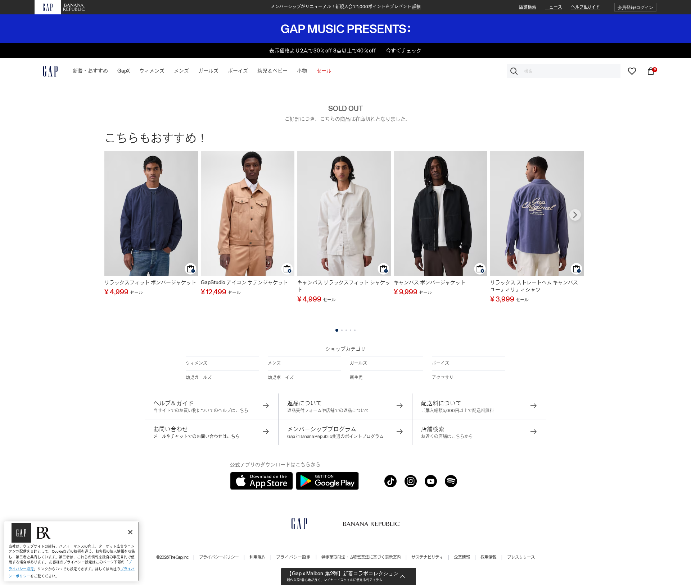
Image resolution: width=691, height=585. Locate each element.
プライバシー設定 (293, 557)
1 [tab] (336, 330)
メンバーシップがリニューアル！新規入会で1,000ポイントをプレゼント (346, 6)
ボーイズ (440, 363)
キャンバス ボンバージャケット (429, 282)
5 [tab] (355, 330)
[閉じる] (130, 532)
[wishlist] (632, 71)
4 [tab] (350, 330)
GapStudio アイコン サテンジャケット (244, 282)
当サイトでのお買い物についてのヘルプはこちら (200, 410)
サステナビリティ (427, 557)
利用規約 (257, 557)
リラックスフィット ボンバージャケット (150, 282)
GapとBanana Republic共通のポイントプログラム (335, 436)
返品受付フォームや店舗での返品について (328, 410)
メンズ (274, 363)
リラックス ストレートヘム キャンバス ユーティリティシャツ (534, 286)
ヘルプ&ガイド (585, 7)
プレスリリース (521, 557)
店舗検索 (527, 7)
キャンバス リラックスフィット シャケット (343, 286)
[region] (71, 551)
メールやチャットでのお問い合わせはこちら (196, 436)
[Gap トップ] (46, 71)
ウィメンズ (196, 363)
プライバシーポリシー (219, 557)
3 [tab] (346, 330)
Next (575, 215)
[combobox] (563, 71)
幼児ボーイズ (281, 377)
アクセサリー (445, 377)
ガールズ (358, 363)
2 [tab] (342, 330)
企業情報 (462, 557)
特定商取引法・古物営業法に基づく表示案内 (361, 557)
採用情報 (488, 557)
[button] (635, 7)
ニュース (553, 7)
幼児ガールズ (199, 377)
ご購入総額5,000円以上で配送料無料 (457, 410)
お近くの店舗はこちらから (447, 436)
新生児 (356, 377)
